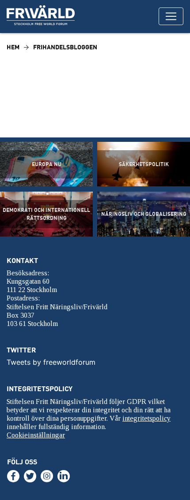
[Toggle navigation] (171, 16)
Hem (13, 47)
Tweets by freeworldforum (51, 362)
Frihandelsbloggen (65, 47)
